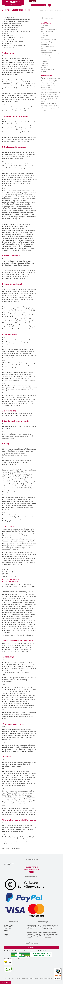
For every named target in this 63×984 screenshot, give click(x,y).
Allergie (42, 27)
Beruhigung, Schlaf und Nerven (48, 50)
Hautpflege (45, 65)
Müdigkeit (51, 96)
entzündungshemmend (46, 84)
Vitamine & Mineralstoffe (47, 109)
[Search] (45, 5)
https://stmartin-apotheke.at (11, 579)
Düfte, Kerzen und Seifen (47, 31)
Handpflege (45, 63)
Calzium (43, 80)
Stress (43, 102)
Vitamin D (50, 107)
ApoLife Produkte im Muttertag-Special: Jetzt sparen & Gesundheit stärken (50, 927)
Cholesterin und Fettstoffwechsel (49, 29)
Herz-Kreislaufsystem (45, 90)
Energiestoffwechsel (53, 82)
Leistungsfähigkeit (52, 94)
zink (54, 109)
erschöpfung (43, 85)
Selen (57, 98)
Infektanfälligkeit (55, 92)
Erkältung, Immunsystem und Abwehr (50, 54)
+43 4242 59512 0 (45, 3)
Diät (53, 80)
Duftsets (44, 33)
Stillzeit (52, 100)
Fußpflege (44, 61)
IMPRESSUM (43, 978)
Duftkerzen (45, 35)
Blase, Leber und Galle (46, 52)
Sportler (47, 100)
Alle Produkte (44, 71)
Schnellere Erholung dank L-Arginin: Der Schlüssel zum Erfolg (35, 926)
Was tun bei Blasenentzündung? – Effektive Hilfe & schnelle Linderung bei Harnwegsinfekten (34, 934)
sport (42, 100)
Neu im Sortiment (45, 25)
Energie (42, 37)
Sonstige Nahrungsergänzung (48, 41)
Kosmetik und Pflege (46, 59)
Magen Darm (44, 67)
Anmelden (55, 3)
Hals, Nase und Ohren (46, 56)
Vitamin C (44, 107)
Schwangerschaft (51, 98)
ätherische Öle (44, 110)
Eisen (42, 82)
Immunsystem (46, 92)
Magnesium (44, 96)
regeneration (44, 98)
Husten (51, 90)
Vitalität (45, 105)
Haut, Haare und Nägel (46, 58)
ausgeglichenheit (52, 78)
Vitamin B (56, 105)
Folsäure (49, 85)
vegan (42, 105)
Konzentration (43, 94)
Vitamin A (50, 105)
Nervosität (57, 96)
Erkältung (55, 83)
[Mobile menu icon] (60, 3)
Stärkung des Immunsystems (49, 103)
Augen (42, 48)
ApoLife (44, 78)
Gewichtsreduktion (45, 87)
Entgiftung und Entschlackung (48, 39)
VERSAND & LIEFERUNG (33, 978)
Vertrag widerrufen (5, 982)
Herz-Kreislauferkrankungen (46, 89)
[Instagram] (32, 872)
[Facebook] (30, 872)
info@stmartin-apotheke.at (11, 581)
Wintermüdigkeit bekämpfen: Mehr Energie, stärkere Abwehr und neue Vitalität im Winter (50, 934)
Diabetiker (48, 80)
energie (46, 82)
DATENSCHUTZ (50, 978)
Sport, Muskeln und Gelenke (48, 69)
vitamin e (56, 107)
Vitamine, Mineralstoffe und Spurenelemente (47, 43)
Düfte (56, 80)
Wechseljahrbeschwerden (47, 46)
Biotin (58, 78)
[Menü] (60, 969)
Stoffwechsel (56, 100)
